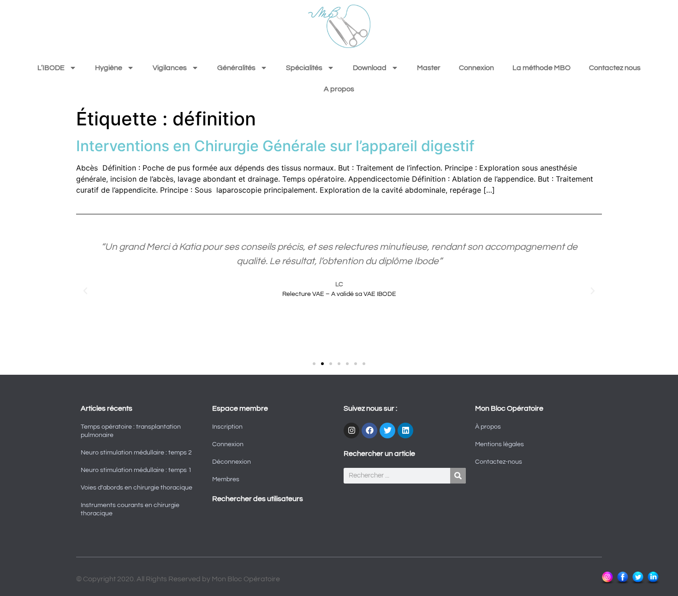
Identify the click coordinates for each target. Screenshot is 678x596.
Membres (225, 479)
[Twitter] (387, 430)
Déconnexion (231, 462)
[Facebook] (369, 430)
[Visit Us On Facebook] (622, 582)
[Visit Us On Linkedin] (652, 582)
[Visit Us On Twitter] (637, 582)
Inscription (227, 427)
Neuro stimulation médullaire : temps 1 (136, 470)
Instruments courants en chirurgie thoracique (130, 509)
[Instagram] (351, 430)
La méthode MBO (541, 67)
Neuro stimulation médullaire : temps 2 (136, 452)
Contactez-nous (498, 462)
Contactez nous (615, 67)
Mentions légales (499, 444)
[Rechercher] (458, 476)
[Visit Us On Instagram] (607, 582)
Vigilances (170, 67)
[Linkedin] (405, 430)
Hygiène (108, 67)
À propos (488, 427)
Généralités (236, 67)
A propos (339, 89)
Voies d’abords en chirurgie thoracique (136, 487)
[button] (85, 290)
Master (428, 67)
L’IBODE (51, 67)
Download (370, 67)
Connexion (476, 67)
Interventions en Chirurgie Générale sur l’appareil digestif (275, 146)
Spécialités (304, 67)
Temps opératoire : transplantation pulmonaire (131, 431)
